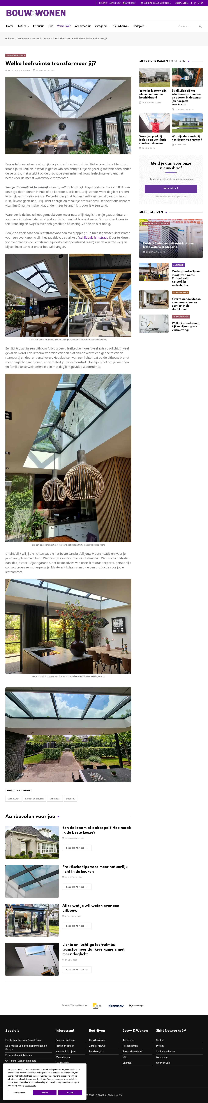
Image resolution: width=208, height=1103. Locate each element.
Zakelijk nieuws (97, 1045)
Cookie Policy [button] (39, 1082)
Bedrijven (138, 26)
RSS (125, 1057)
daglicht (70, 798)
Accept (70, 1093)
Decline (44, 1093)
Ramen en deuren (41, 38)
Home (10, 26)
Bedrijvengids (96, 1051)
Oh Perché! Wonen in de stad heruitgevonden (20, 1062)
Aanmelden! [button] (171, 188)
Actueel (22, 26)
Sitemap (127, 1062)
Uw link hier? (62, 1062)
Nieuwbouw (120, 26)
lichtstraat (54, 798)
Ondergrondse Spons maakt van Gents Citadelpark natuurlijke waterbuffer (186, 278)
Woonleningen (181, 317)
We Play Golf (163, 1062)
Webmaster (162, 1057)
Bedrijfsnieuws (97, 1040)
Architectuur (83, 26)
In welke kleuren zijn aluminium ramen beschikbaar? (153, 94)
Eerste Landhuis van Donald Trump (23, 1040)
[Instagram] (198, 3)
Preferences (19, 1093)
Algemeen (178, 265)
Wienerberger (63, 1057)
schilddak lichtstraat (93, 237)
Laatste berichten (62, 38)
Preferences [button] (30, 1086)
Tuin (50, 26)
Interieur (38, 26)
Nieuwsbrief (129, 3)
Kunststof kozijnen (66, 1051)
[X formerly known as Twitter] (195, 3)
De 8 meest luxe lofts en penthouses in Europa (26, 1047)
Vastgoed (101, 26)
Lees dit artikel (75, 848)
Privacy (160, 1045)
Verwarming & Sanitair (156, 223)
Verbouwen (64, 26)
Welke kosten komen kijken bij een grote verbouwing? (185, 326)
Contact (103, 3)
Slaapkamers (180, 292)
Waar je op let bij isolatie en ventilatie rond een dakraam (152, 140)
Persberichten (130, 1045)
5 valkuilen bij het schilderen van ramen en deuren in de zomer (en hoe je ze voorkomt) (187, 97)
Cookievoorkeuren (165, 1051)
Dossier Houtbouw (66, 1040)
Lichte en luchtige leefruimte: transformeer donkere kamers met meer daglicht (93, 949)
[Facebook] (191, 3)
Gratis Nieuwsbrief (133, 1051)
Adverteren (115, 3)
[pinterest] (202, 3)
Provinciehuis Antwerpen (18, 1055)
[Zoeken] (200, 26)
